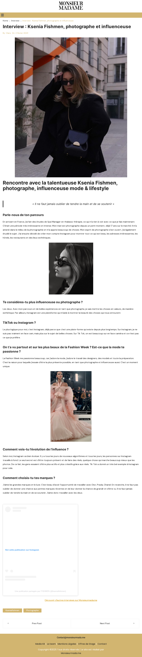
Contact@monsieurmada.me (71, 637)
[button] (2, 15)
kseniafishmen (12, 610)
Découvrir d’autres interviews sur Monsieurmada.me (71, 600)
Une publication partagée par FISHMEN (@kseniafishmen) (40, 591)
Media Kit (40, 643)
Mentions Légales (67, 643)
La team (51, 643)
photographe (32, 610)
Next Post (105, 623)
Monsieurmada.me (71, 653)
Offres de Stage (86, 643)
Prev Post (37, 623)
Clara (8, 33)
